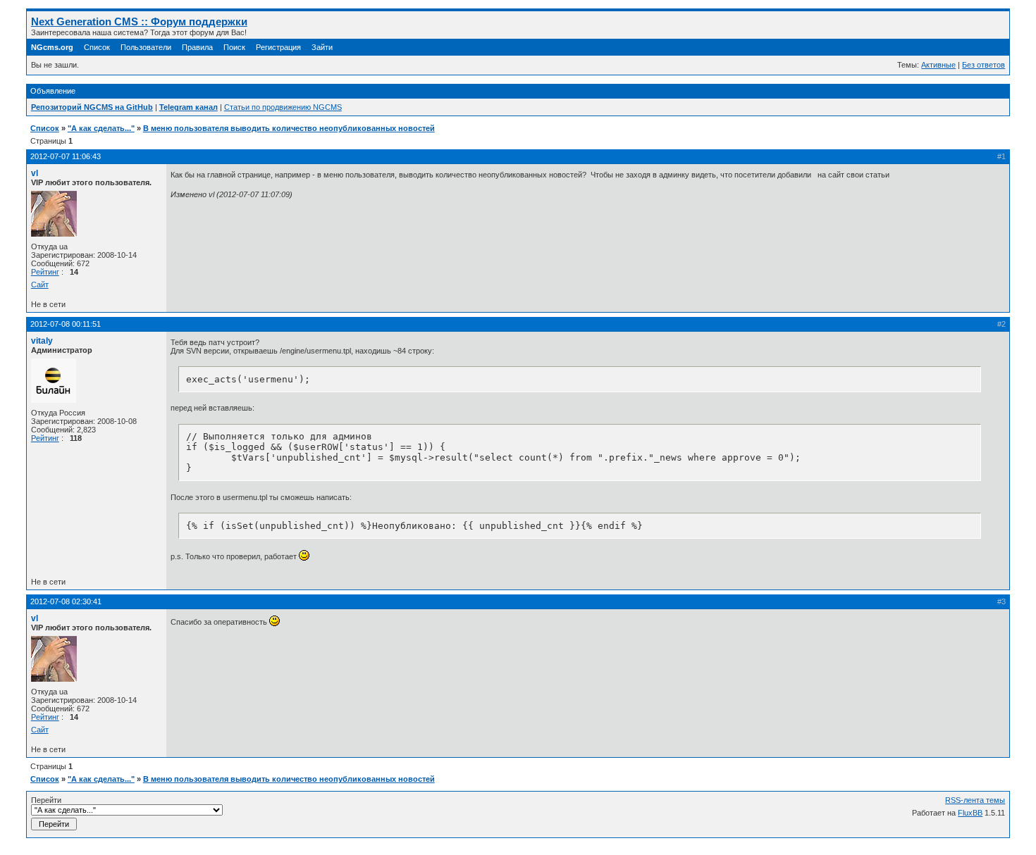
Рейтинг (45, 272)
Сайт (40, 284)
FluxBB (970, 813)
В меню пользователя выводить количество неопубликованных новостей (289, 128)
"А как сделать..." (101, 128)
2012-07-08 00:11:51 (65, 324)
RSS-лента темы (975, 800)
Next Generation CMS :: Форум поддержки (139, 21)
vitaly (42, 341)
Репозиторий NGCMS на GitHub (92, 107)
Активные (938, 65)
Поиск (234, 47)
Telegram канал (188, 107)
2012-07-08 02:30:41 (65, 601)
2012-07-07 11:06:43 (65, 156)
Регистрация (278, 47)
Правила (197, 47)
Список (97, 47)
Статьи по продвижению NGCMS (283, 107)
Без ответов (983, 65)
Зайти (322, 47)
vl (34, 173)
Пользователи (146, 47)
